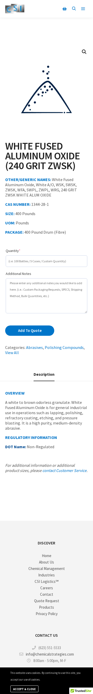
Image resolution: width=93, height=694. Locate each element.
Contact (46, 594)
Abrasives (34, 347)
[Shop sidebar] (64, 8)
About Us (46, 562)
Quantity (21, 250)
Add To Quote (30, 330)
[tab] (44, 374)
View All (12, 352)
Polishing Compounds (64, 347)
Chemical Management (46, 568)
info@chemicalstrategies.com (50, 654)
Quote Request (46, 600)
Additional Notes (18, 273)
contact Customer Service (64, 470)
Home (46, 555)
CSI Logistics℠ (47, 581)
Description (44, 374)
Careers (46, 587)
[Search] (74, 8)
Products (46, 607)
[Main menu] (83, 8)
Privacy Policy (47, 613)
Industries (46, 575)
